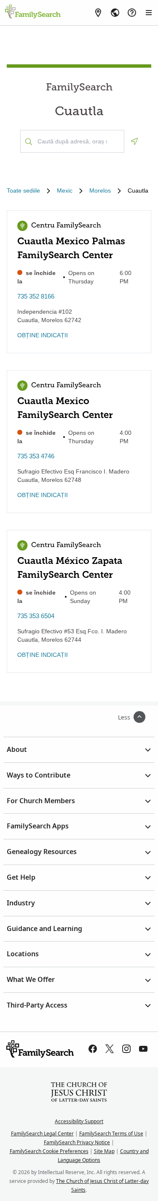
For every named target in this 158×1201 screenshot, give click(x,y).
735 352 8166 (35, 296)
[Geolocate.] (134, 141)
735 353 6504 (35, 615)
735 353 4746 (35, 456)
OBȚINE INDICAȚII (42, 335)
